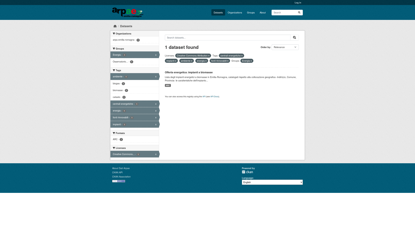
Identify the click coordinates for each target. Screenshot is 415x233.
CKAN (247, 172)
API (204, 96)
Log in (298, 2)
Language (247, 177)
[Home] (115, 26)
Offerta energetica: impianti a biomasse (189, 72)
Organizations (235, 12)
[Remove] (208, 55)
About (263, 12)
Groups (251, 12)
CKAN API (117, 172)
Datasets (218, 12)
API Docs (214, 96)
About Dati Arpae (121, 168)
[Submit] (299, 12)
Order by (265, 47)
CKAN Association (121, 176)
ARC (168, 85)
